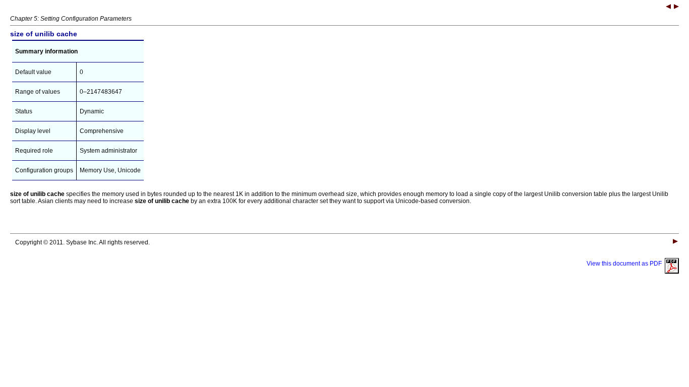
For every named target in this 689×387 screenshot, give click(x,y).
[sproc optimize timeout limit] (676, 7)
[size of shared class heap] (668, 7)
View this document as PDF (626, 263)
